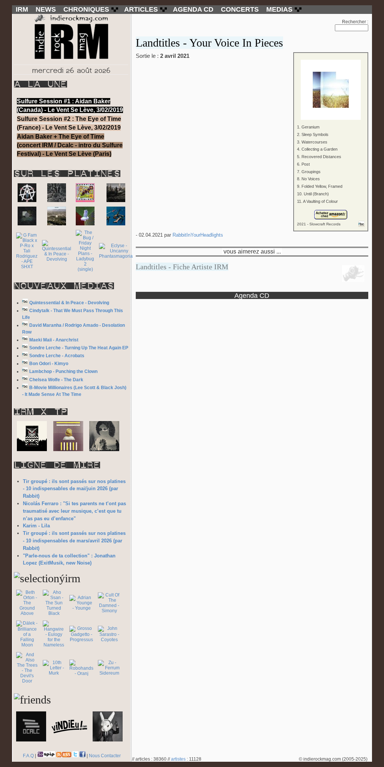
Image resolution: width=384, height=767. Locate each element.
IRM (22, 9)
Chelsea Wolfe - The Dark (56, 379)
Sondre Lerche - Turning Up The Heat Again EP (78, 347)
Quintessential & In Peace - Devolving (69, 302)
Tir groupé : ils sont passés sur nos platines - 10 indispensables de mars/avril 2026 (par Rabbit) (74, 540)
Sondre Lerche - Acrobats (56, 355)
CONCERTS (240, 9)
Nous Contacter (105, 755)
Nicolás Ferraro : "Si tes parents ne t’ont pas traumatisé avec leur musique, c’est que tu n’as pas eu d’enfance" (74, 511)
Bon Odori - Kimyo (48, 363)
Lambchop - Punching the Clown (63, 371)
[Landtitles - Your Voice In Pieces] (252, 84)
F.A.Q (28, 755)
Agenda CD (251, 295)
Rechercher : (355, 21)
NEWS (46, 9)
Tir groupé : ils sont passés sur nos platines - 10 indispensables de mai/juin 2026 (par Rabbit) (74, 489)
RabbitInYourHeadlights (197, 235)
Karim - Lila (36, 525)
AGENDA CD (193, 9)
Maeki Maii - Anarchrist (53, 340)
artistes (178, 759)
